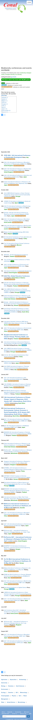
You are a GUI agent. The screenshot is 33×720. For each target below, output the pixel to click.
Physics (14, 695)
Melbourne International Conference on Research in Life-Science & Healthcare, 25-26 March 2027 (17, 506)
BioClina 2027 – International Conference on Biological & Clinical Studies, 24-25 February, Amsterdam (18, 450)
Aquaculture (13, 679)
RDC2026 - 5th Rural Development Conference (16, 255)
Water (2, 702)
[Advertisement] (7, 42)
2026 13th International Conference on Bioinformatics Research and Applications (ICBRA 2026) (17, 169)
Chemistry (11, 686)
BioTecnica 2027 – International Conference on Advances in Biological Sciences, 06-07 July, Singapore (16, 623)
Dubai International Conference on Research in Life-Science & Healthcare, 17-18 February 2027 (17, 444)
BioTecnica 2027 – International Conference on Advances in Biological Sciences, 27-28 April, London (17, 539)
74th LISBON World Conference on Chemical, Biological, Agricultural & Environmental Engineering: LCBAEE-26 (17, 290)
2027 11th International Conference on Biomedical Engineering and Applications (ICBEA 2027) (16, 513)
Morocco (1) (5, 112)
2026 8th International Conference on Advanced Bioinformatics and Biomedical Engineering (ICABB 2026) (17, 284)
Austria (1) (4, 99)
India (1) (4, 105)
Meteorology (23, 692)
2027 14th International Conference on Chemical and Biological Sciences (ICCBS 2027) (17, 524)
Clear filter (4, 95)
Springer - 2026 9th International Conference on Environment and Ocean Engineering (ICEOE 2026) (17, 302)
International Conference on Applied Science (15, 587)
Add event (26, 712)
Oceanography (5, 695)
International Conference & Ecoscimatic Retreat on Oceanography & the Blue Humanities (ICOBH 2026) (17, 342)
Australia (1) (5, 97)
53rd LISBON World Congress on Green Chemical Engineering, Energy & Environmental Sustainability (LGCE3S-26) (17, 194)
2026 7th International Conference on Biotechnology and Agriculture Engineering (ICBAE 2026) (17, 206)
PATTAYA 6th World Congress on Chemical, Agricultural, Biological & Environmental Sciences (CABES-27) (16, 392)
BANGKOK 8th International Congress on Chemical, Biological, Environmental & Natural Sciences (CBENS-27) (18, 433)
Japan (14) (4, 109)
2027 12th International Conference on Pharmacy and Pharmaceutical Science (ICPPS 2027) (17, 641)
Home (3, 712)
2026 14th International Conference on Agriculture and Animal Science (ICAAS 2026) (18, 176)
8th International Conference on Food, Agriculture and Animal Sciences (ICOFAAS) (17, 237)
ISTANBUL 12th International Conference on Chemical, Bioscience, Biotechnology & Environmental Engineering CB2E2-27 (17, 469)
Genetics (10, 692)
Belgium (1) (5, 101)
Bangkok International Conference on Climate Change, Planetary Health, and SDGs (16, 337)
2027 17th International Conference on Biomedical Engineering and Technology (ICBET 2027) (16, 635)
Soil (20, 695)
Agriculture (4, 679)
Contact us (14, 713)
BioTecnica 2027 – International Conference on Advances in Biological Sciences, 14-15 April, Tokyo (17, 531)
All (4, 115)
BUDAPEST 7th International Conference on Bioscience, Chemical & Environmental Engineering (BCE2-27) (17, 547)
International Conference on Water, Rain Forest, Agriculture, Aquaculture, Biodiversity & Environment (17, 497)
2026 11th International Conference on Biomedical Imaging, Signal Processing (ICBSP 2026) (16, 219)
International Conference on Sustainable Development (17, 271)
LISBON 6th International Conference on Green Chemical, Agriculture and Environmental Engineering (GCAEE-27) (17, 593)
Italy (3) (4, 107)
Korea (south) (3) (6, 110)
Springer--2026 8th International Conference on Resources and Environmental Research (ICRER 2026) (16, 214)
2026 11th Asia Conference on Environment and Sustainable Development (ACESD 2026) (16, 265)
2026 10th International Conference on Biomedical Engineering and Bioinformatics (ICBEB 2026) (16, 163)
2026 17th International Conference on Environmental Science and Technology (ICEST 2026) (17, 328)
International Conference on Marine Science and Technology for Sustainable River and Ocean (16, 483)
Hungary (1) (5, 104)
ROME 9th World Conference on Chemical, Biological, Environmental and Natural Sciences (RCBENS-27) (17, 575)
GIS (17, 692)
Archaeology (22, 679)
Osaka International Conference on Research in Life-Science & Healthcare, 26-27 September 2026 (17, 182)
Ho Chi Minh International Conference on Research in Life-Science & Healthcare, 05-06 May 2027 (17, 561)
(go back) (13, 77)
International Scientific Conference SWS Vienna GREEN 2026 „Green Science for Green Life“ (16, 322)
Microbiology (21, 702)
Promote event (5, 713)
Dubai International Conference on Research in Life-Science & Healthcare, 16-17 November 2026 (17, 296)
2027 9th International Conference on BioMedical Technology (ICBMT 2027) (16, 426)
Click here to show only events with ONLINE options (16, 79)
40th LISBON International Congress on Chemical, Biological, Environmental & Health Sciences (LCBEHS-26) (18, 350)
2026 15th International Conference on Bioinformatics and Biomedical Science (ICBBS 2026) (17, 226)
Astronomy (4, 683)
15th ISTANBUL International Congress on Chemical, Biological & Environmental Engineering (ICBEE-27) (17, 385)
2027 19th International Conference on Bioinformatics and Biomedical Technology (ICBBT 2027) (17, 581)
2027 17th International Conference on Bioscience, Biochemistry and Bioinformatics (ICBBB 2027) (17, 420)
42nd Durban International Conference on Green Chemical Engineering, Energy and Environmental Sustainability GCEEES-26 (16, 310)
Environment (4, 689)
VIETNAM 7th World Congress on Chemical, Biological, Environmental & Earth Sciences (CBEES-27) (17, 477)
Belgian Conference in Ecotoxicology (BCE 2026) (16, 232)
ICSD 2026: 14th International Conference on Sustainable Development (17, 156)
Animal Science (11, 702)
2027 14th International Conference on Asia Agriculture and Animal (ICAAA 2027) (15, 378)
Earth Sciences (20, 686)
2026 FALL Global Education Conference (17, 276)
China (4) (4, 102)
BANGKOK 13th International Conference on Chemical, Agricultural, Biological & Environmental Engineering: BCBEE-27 (16, 490)
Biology (3, 686)
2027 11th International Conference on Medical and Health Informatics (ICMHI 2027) (17, 599)
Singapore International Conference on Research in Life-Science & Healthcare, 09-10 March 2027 (17, 462)
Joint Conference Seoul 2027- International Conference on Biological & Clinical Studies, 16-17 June (16, 611)
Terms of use (23, 713)
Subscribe (9, 712)
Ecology (3, 692)
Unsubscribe (18, 712)
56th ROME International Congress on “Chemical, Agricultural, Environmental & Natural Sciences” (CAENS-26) (16, 367)
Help (30, 713)
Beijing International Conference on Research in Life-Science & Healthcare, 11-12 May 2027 (17, 568)
